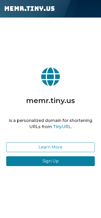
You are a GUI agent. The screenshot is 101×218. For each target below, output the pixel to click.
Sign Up (50, 161)
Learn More (50, 147)
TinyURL (62, 126)
